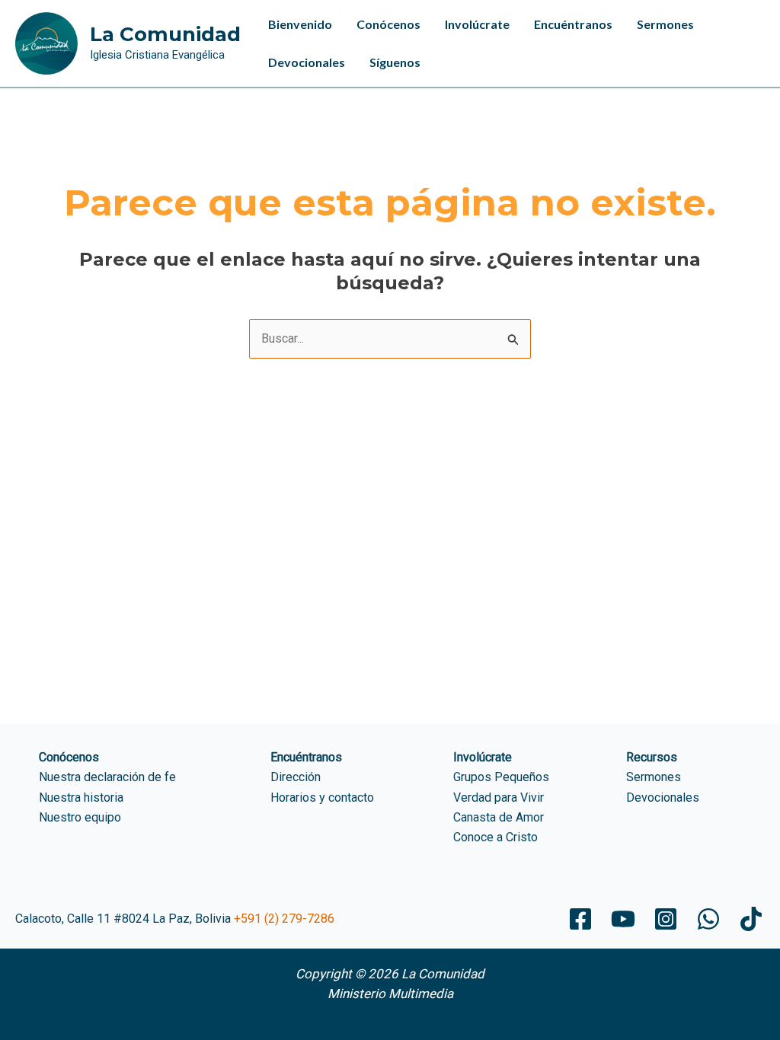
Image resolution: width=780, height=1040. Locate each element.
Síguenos (394, 62)
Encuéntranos (573, 24)
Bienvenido (300, 24)
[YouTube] (623, 919)
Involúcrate (477, 24)
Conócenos (388, 24)
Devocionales (306, 62)
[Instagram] (665, 919)
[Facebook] (580, 919)
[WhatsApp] (708, 919)
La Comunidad (165, 34)
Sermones (665, 24)
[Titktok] (751, 919)
